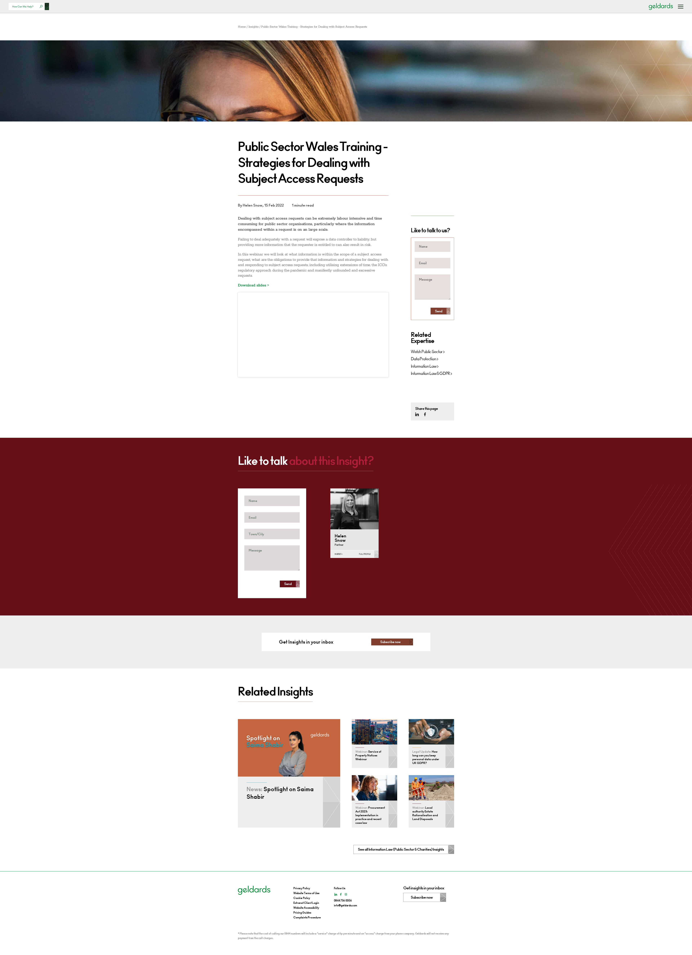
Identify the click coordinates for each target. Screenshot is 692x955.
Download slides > (253, 285)
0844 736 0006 (343, 900)
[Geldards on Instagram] (346, 894)
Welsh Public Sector (426, 351)
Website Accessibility (306, 907)
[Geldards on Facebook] (425, 414)
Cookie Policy (301, 898)
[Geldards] (661, 6)
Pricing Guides (302, 912)
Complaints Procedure (307, 917)
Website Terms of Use (306, 893)
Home (242, 27)
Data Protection (423, 359)
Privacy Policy (301, 888)
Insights (253, 27)
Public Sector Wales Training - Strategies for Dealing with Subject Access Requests (314, 27)
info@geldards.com (345, 905)
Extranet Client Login (306, 903)
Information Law (423, 366)
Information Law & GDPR (430, 373)
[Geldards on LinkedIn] (417, 414)
